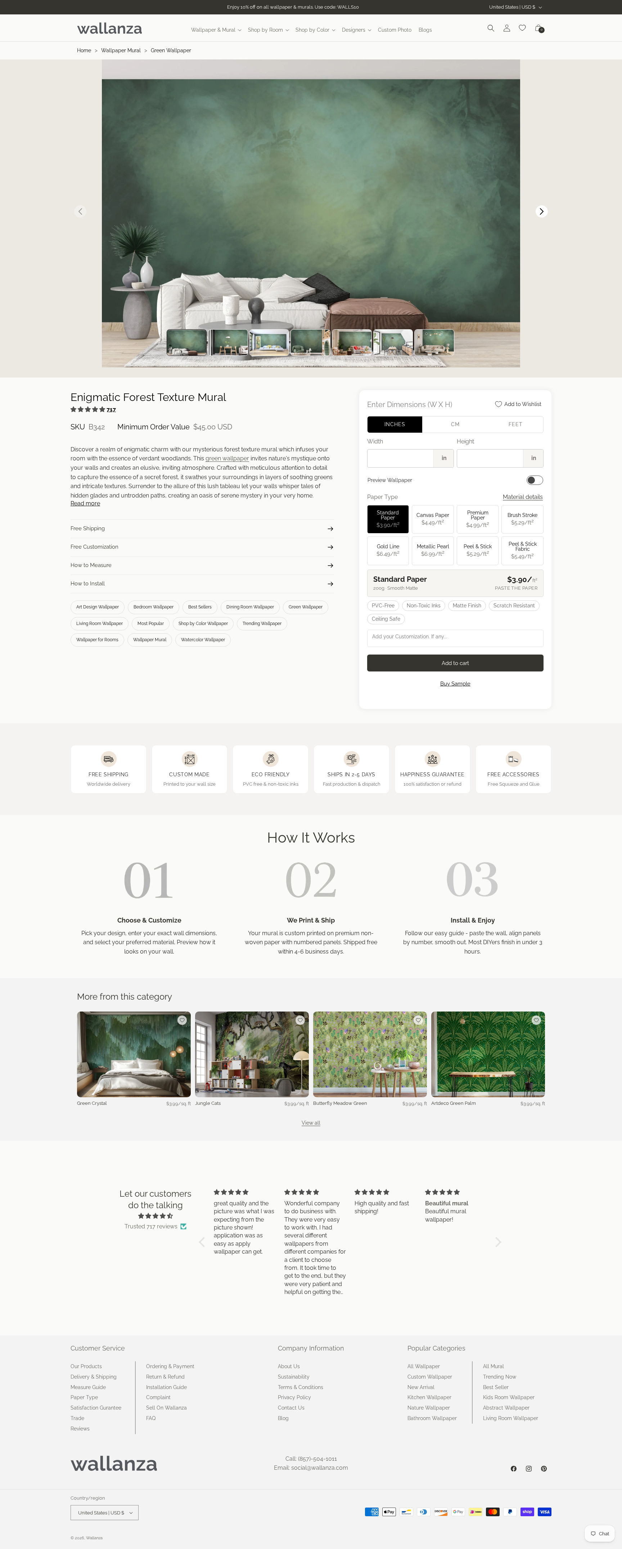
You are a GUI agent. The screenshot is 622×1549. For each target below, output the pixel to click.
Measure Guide (88, 1387)
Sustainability (294, 1377)
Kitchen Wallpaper (429, 1397)
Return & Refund (165, 1377)
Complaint (158, 1397)
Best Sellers (200, 607)
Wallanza (94, 1538)
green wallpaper (227, 458)
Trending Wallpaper (262, 623)
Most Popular (151, 623)
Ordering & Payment (170, 1366)
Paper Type (84, 1397)
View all (311, 1123)
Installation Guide (166, 1387)
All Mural (493, 1366)
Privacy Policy (294, 1397)
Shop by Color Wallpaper (203, 623)
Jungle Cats (208, 1103)
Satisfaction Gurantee (96, 1408)
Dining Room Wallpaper (250, 607)
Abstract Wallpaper (506, 1408)
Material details (523, 497)
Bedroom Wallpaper (153, 607)
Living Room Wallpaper (99, 623)
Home (84, 50)
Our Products (86, 1366)
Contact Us (291, 1408)
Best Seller (496, 1387)
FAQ (151, 1418)
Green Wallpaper (171, 50)
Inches (394, 424)
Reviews (80, 1429)
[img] (155, 1216)
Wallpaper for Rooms (97, 639)
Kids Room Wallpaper (509, 1397)
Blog (283, 1418)
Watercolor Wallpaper (203, 639)
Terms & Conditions (300, 1387)
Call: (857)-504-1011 (311, 1458)
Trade (77, 1418)
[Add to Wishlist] (182, 1020)
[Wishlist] (523, 28)
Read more (85, 503)
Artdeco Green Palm (453, 1103)
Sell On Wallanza (166, 1408)
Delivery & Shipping (94, 1377)
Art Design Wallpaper (97, 607)
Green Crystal (92, 1103)
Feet (516, 424)
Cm (455, 424)
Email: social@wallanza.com (311, 1467)
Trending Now (499, 1377)
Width (375, 441)
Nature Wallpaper (428, 1408)
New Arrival (420, 1387)
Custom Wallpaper (429, 1377)
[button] (216, 30)
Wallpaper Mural (121, 50)
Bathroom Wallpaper (432, 1418)
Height (465, 441)
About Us (289, 1366)
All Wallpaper (423, 1366)
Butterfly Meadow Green (340, 1103)
